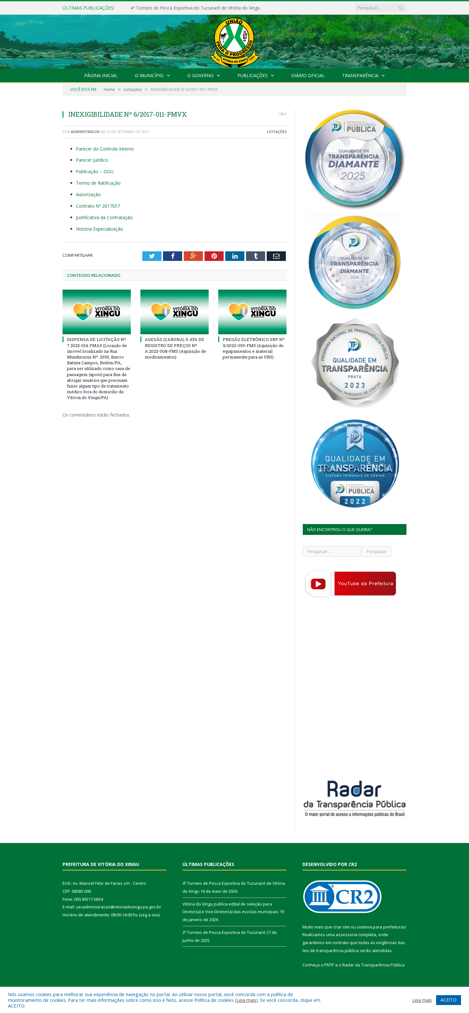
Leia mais (246, 1000)
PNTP (329, 965)
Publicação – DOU (95, 171)
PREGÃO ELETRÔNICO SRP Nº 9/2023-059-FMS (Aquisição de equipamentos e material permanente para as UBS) (254, 348)
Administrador (85, 131)
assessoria (346, 934)
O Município (149, 75)
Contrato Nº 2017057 (98, 206)
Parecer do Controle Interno (105, 149)
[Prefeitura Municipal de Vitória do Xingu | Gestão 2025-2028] (234, 40)
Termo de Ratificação (98, 183)
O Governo (200, 75)
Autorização (88, 194)
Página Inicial (101, 75)
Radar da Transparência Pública (373, 965)
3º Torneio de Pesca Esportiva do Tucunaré (223, 932)
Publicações (252, 75)
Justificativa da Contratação (104, 217)
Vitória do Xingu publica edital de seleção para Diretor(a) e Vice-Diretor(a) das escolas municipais (203, 8)
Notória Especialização (99, 229)
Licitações (277, 131)
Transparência (360, 75)
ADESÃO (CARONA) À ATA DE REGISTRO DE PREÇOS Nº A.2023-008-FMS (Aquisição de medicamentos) (175, 348)
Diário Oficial (308, 75)
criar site (341, 927)
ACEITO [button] (449, 1000)
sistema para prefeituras (381, 927)
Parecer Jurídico (92, 160)
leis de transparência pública (330, 950)
